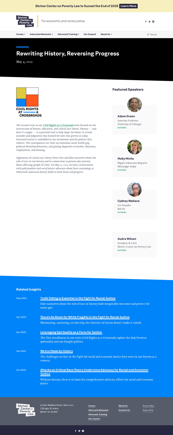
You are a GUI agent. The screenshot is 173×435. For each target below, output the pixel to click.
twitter (150, 22)
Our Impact (90, 34)
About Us (105, 34)
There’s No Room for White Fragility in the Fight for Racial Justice (85, 317)
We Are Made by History (56, 351)
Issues (20, 34)
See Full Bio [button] (122, 127)
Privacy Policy (148, 405)
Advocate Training (67, 34)
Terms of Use (148, 410)
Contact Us (124, 410)
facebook (146, 22)
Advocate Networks (40, 34)
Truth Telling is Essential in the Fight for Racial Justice (78, 298)
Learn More (128, 6)
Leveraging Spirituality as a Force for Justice (71, 332)
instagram (153, 22)
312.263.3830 (52, 411)
